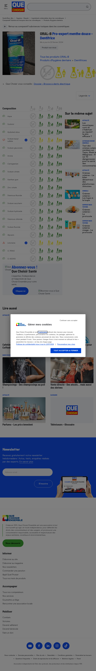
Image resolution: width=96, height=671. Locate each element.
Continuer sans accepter (68, 320)
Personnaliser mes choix (66, 344)
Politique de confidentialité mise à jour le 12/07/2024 (35, 344)
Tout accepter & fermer (66, 351)
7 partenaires (42, 332)
